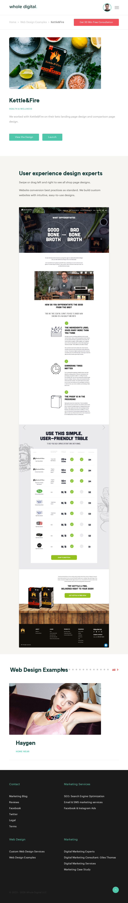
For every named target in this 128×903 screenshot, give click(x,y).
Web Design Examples (33, 22)
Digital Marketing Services (80, 863)
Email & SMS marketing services (83, 802)
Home (12, 22)
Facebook (15, 808)
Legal (12, 820)
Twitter (13, 814)
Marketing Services (77, 784)
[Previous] (25, 427)
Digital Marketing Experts (79, 851)
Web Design (17, 839)
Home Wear (22, 752)
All (113, 670)
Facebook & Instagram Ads (80, 808)
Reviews (14, 802)
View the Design (24, 137)
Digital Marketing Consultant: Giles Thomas (90, 857)
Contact (14, 784)
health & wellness (20, 109)
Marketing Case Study (77, 869)
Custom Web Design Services (26, 851)
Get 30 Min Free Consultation (96, 22)
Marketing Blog (18, 796)
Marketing (71, 839)
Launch (52, 137)
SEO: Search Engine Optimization (84, 796)
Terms (12, 826)
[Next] (103, 427)
